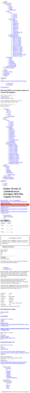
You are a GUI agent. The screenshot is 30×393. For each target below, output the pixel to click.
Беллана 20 (12, 130)
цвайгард (27, 352)
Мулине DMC (4, 316)
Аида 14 (11, 121)
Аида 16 (11, 122)
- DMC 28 (14, 21)
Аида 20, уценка (13, 153)
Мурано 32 (12, 141)
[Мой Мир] (4, 220)
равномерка (18, 351)
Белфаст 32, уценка (14, 155)
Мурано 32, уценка (14, 163)
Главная (5, 183)
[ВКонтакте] (1, 220)
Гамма (10, 8)
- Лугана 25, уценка (17, 53)
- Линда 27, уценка (17, 52)
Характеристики (7, 269)
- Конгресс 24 (15, 28)
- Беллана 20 (15, 23)
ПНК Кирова (12, 10)
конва (23, 351)
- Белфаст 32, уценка (17, 48)
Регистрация (9, 84)
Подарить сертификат (8, 67)
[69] (1, 228)
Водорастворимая (13, 34)
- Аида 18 (14, 16)
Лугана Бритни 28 (13, 140)
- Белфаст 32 (15, 24)
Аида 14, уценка (13, 149)
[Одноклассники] (2, 220)
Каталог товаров (7, 3)
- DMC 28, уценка (16, 38)
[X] (6, 220)
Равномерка (12, 19)
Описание (6, 267)
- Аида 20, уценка (16, 45)
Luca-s (10, 7)
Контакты (22, 363)
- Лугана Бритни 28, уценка (19, 54)
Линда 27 (11, 137)
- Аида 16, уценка (16, 42)
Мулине (8, 4)
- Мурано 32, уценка (17, 55)
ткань (4, 351)
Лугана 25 (11, 138)
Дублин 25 (12, 133)
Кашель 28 (12, 134)
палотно (7, 352)
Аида (10, 12)
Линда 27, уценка (13, 159)
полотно (9, 351)
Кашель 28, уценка (14, 157)
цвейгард (3, 354)
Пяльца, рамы (12, 65)
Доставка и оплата (8, 71)
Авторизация (9, 83)
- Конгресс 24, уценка (17, 50)
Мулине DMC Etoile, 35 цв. (8, 342)
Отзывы (5, 75)
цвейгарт (22, 352)
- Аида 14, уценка (16, 41)
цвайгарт (16, 352)
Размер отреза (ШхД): (6, 221)
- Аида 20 (14, 17)
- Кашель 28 (15, 27)
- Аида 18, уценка (16, 44)
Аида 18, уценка (13, 151)
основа (13, 351)
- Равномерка (16, 200)
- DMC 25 (14, 20)
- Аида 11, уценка (16, 40)
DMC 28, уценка (13, 146)
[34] (1, 225)
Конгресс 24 (12, 136)
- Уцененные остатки (15, 201)
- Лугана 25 (15, 31)
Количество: (4, 251)
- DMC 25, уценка (16, 37)
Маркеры (11, 61)
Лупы (10, 59)
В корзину (3, 257)
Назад (5, 1)
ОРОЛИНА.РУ (5, 87)
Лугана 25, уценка (13, 161)
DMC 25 (11, 128)
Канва (7, 11)
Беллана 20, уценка (14, 154)
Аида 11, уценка (13, 147)
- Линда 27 (15, 29)
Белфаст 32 (12, 132)
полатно (12, 352)
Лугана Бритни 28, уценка (15, 162)
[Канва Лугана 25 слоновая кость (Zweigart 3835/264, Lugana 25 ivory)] (15, 207)
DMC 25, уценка (13, 145)
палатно (3, 352)
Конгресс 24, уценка (14, 158)
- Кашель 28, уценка (17, 49)
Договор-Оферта (8, 374)
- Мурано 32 (15, 33)
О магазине (6, 73)
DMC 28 (11, 129)
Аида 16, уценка (13, 150)
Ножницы (11, 62)
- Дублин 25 (15, 25)
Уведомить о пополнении (8, 246)
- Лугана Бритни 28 (17, 32)
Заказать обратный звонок (7, 98)
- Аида (10, 200)
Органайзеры (12, 63)
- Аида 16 (14, 15)
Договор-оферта (16, 363)
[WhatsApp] (9, 220)
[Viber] (7, 220)
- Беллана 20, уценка (17, 46)
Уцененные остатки (14, 36)
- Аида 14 (14, 13)
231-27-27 (5, 97)
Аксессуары (9, 57)
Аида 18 (11, 124)
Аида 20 (11, 125)
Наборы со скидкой (11, 66)
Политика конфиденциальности (9, 362)
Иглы (10, 58)
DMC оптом (6, 74)
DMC (10, 6)
